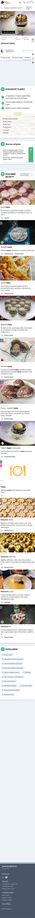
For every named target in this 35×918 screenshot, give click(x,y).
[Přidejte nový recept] (27, 2)
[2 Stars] (26, 51)
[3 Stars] (28, 51)
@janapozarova (10, 51)
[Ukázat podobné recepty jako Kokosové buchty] (2, 602)
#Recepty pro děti (8, 293)
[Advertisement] (17, 72)
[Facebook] (6, 877)
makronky (8, 557)
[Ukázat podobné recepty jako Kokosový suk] (2, 637)
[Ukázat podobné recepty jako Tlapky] (2, 496)
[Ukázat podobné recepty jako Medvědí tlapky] (2, 254)
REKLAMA (5, 881)
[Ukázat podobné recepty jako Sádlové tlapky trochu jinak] (2, 457)
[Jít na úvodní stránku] (1, 7)
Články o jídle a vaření (8, 889)
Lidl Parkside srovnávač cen (10, 884)
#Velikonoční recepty (9, 456)
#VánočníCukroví (8, 254)
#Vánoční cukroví (19, 254)
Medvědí (6, 247)
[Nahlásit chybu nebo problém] (33, 54)
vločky (7, 520)
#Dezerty (6, 218)
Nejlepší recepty (6, 897)
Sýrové (6, 283)
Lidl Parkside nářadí (7, 886)
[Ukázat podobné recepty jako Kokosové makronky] (2, 567)
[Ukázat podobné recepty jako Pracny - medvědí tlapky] (2, 419)
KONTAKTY (5, 874)
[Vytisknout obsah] (33, 62)
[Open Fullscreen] (33, 31)
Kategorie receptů (7, 900)
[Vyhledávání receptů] (24, 2)
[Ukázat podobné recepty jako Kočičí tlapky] (2, 218)
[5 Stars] (32, 51)
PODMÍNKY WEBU (8, 893)
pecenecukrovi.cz (9, 866)
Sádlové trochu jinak (11, 448)
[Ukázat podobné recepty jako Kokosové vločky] (2, 531)
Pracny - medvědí (9, 408)
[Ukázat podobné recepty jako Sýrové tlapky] (2, 294)
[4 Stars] (30, 51)
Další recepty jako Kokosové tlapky (24, 174)
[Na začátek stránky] (31, 908)
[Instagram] (3, 877)
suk (6, 626)
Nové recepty (6, 895)
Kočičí (5, 207)
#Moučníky (7, 602)
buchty (7, 591)
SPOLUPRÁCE (6, 904)
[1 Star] (24, 51)
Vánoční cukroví (8, 32)
